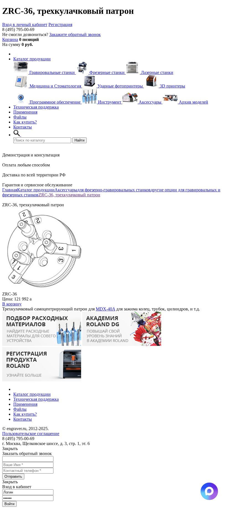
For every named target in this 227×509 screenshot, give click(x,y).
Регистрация (60, 24)
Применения (25, 112)
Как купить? (25, 122)
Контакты (22, 127)
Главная (9, 189)
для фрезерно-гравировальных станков (114, 189)
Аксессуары (66, 189)
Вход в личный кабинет (24, 24)
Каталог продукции (32, 58)
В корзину (12, 304)
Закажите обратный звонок (75, 34)
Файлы (20, 117)
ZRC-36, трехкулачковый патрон (69, 194)
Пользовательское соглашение (30, 433)
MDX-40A (105, 309)
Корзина (10, 39)
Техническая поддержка (36, 107)
